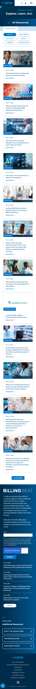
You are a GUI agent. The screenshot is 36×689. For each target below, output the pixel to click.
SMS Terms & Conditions (18, 677)
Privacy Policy (11, 543)
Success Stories (24, 42)
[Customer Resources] (25, 3)
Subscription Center (18, 675)
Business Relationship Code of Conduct (18, 665)
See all (10, 605)
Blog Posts (10, 38)
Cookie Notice (18, 670)
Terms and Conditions (18, 662)
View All (10, 34)
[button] (31, 3)
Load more (18, 478)
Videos (23, 38)
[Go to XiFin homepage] (7, 3)
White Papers (23, 34)
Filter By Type (10, 28)
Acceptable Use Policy (18, 672)
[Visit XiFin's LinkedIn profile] (18, 682)
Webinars (10, 42)
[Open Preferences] (2, 685)
